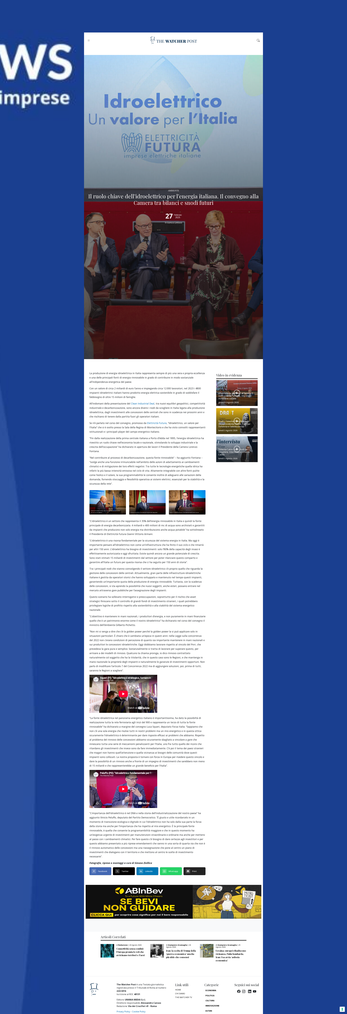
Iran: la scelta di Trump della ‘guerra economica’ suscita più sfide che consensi (181, 954)
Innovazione (212, 1005)
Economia (210, 990)
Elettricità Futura (157, 423)
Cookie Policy (138, 1011)
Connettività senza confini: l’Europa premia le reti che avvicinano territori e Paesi (130, 952)
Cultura (209, 1000)
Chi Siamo (180, 993)
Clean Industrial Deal (142, 403)
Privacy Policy (123, 1011)
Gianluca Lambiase (174, 222)
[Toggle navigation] (89, 40)
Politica (209, 995)
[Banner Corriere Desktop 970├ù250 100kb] (173, 901)
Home (178, 989)
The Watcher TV (183, 997)
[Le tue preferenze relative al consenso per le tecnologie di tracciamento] (342, 1009)
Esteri (208, 1011)
